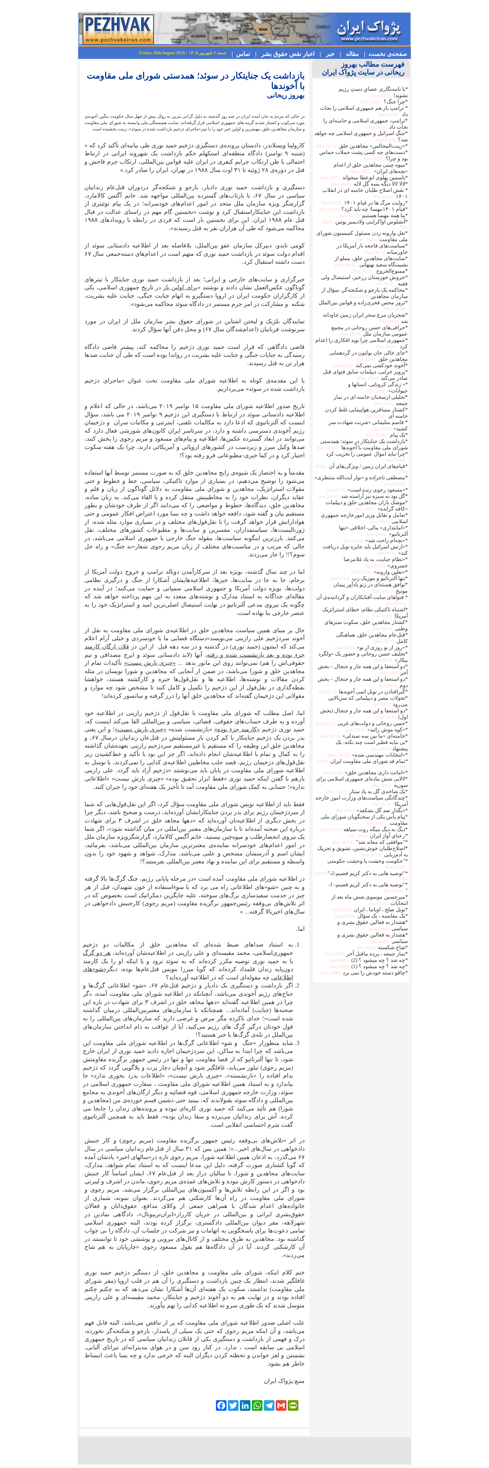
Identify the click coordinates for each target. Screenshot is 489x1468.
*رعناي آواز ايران (377, 835)
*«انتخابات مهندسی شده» (367, 755)
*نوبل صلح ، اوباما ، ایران (369, 909)
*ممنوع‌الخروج (379, 271)
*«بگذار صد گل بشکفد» (371, 810)
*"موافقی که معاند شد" (369, 842)
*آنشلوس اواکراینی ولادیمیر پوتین (365, 224)
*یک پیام (386, 435)
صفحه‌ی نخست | (384, 54)
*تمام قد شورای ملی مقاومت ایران (362, 763)
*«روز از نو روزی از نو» (370, 647)
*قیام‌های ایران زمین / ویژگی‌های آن (361, 468)
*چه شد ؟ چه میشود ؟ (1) (368, 966)
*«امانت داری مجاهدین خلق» (365, 772)
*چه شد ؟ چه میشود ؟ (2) (368, 960)
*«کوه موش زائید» (376, 729)
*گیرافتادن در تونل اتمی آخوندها (362, 691)
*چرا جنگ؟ (384, 101)
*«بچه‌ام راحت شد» (375, 540)
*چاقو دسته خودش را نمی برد (364, 972)
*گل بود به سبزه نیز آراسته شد (362, 496)
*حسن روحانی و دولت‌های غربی (361, 723)
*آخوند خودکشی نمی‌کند (369, 365)
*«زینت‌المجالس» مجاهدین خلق (361, 146)
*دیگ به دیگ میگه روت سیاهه (364, 829)
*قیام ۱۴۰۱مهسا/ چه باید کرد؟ (363, 209)
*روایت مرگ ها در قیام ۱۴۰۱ (364, 203)
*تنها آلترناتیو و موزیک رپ (368, 578)
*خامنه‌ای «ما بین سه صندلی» (363, 736)
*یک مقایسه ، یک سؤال (370, 916)
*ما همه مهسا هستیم (373, 215)
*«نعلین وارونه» (379, 572)
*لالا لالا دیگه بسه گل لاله (369, 184)
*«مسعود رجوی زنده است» (366, 490)
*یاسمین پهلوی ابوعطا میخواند (364, 177)
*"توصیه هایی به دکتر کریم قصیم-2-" (361, 875)
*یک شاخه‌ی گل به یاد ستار (366, 791)
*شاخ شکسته (382, 947)
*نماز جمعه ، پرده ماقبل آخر (366, 953)
